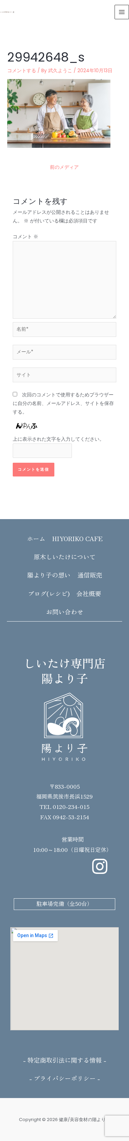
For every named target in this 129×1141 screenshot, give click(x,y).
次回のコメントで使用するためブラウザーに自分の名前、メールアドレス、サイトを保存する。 (63, 404)
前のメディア (64, 167)
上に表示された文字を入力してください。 (58, 439)
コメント (25, 236)
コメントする (21, 70)
